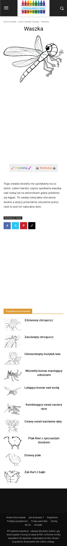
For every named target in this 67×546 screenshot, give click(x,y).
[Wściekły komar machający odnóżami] (12, 375)
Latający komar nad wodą (41, 387)
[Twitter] (15, 225)
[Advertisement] (33, 120)
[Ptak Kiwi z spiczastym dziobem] (12, 443)
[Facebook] (7, 225)
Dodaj (54, 521)
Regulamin (52, 517)
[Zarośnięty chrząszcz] (12, 341)
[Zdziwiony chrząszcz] (12, 325)
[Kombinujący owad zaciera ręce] (12, 409)
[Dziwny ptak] (12, 460)
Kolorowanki (10, 21)
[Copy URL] (31, 225)
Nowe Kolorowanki (16, 517)
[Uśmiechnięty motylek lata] (12, 358)
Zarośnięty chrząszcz (39, 337)
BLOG (28, 524)
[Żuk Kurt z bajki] (12, 476)
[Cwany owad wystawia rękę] (12, 426)
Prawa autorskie (39, 521)
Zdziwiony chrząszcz (38, 320)
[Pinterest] (23, 225)
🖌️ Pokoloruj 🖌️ (21, 168)
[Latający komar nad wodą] (12, 392)
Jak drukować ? (36, 517)
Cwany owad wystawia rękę (43, 421)
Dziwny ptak (32, 455)
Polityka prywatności (17, 521)
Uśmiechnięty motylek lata (42, 354)
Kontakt (38, 524)
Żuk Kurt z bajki (34, 472)
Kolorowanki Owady (29, 21)
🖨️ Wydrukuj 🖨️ (46, 168)
